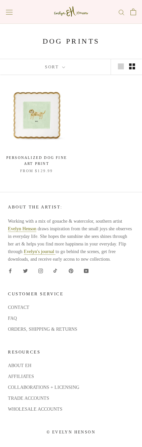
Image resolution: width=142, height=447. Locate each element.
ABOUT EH (19, 365)
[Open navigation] (9, 12)
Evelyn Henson (22, 228)
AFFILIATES (21, 376)
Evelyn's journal (39, 251)
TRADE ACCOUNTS (28, 398)
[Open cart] (133, 12)
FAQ (12, 318)
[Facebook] (10, 270)
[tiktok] (55, 270)
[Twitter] (25, 270)
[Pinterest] (71, 270)
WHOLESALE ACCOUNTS (35, 409)
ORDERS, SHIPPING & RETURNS (42, 329)
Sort (53, 66)
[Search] (121, 12)
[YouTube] (86, 270)
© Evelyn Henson (71, 432)
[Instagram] (40, 270)
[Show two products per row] (132, 66)
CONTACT (18, 307)
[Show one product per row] (121, 66)
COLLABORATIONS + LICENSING (43, 387)
